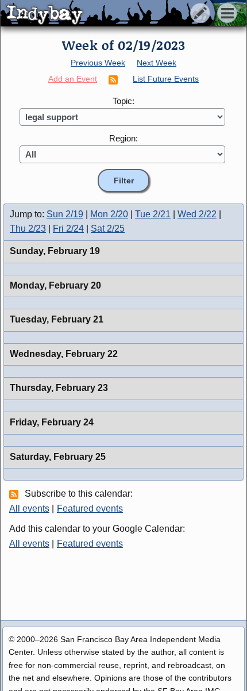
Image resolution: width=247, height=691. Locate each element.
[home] (108, 14)
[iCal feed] (15, 494)
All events (29, 508)
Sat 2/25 (108, 228)
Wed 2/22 (197, 214)
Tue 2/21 (153, 214)
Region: (123, 138)
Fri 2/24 (68, 228)
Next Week (156, 62)
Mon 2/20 (109, 214)
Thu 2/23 (28, 228)
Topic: (123, 101)
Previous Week (98, 62)
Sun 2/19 (65, 214)
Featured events (90, 508)
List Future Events (166, 78)
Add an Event (72, 78)
